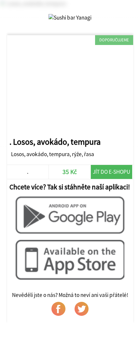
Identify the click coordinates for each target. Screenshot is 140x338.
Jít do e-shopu (111, 171)
